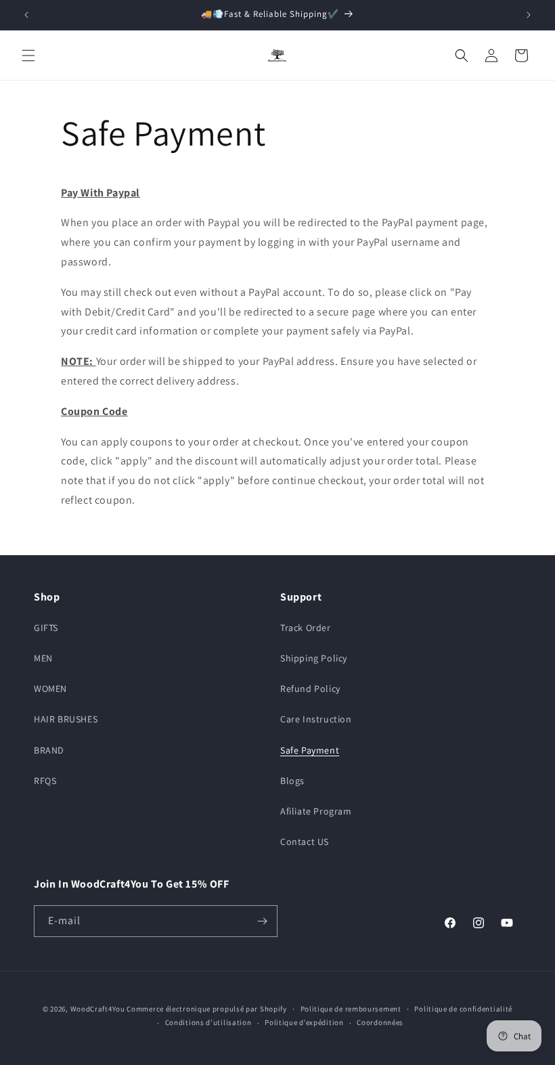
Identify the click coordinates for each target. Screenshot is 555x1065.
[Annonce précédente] (26, 15)
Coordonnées (380, 1022)
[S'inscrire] (262, 921)
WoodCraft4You (97, 1009)
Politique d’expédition (304, 1022)
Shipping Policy (313, 658)
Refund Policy (310, 688)
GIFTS (46, 628)
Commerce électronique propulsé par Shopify (206, 1009)
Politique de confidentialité (463, 1009)
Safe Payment (309, 750)
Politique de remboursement (351, 1009)
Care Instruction (316, 719)
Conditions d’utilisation (208, 1022)
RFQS (45, 781)
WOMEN (50, 688)
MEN (43, 658)
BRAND (49, 750)
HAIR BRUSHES (65, 719)
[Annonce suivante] (528, 15)
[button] (28, 55)
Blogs (292, 781)
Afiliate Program (316, 811)
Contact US (304, 841)
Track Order (305, 628)
